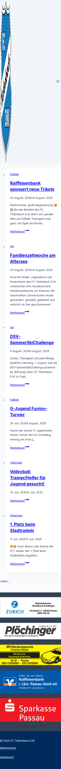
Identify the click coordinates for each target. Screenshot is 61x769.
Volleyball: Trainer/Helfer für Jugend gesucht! (28, 477)
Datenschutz (8, 748)
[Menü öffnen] (58, 81)
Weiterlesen (19, 231)
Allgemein (16, 515)
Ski (12, 246)
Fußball (14, 174)
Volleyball (16, 462)
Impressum (7, 757)
